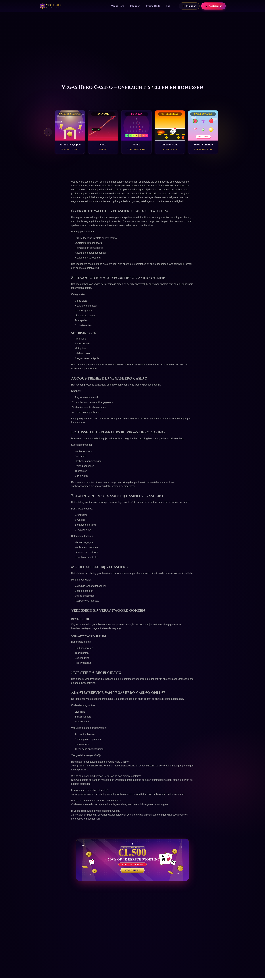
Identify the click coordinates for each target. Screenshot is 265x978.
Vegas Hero (117, 5)
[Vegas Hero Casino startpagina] (52, 6)
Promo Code (153, 5)
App (168, 5)
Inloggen (135, 5)
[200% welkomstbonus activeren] (132, 860)
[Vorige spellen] (48, 132)
